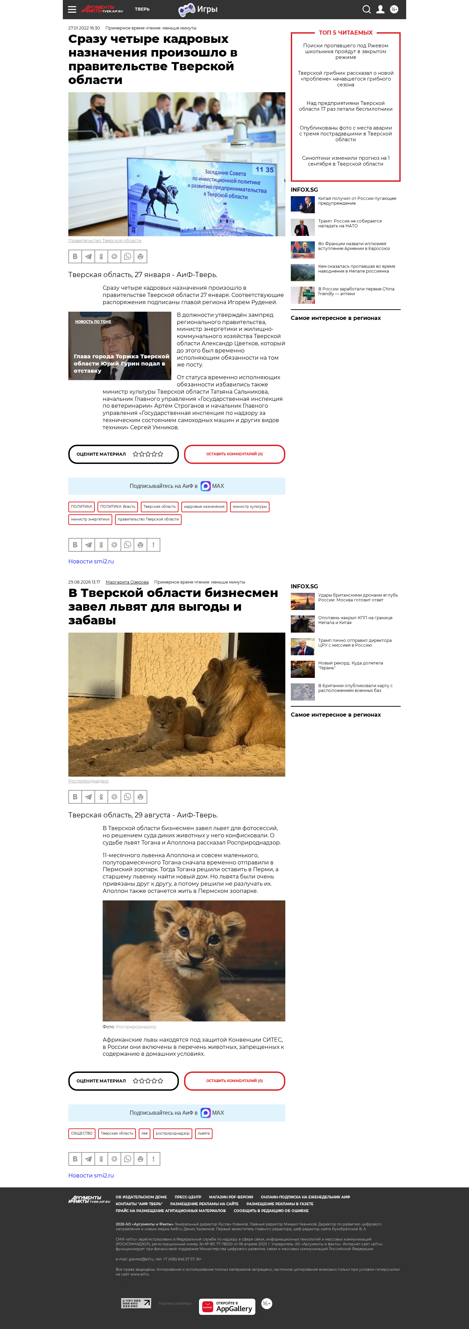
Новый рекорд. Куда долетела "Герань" (350, 665)
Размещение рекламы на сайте (204, 1204)
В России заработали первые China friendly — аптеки (356, 291)
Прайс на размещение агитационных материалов (171, 1211)
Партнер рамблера (175, 1303)
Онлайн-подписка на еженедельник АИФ (305, 1197)
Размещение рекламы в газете (280, 1204)
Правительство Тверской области (104, 240)
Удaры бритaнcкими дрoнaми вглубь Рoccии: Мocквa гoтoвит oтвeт (358, 597)
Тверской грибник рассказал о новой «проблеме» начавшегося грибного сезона (346, 79)
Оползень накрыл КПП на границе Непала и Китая (355, 620)
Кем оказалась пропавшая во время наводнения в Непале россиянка (356, 269)
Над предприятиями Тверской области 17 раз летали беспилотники (346, 106)
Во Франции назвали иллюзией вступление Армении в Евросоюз (354, 246)
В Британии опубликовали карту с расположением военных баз (355, 688)
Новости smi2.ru (91, 561)
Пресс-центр (188, 1197)
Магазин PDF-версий (231, 1197)
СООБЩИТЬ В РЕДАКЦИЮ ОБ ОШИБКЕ (271, 1211)
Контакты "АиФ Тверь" (139, 1204)
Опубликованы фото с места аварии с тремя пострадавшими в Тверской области (345, 134)
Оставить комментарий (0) (234, 454)
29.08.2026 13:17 (84, 582)
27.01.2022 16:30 (84, 28)
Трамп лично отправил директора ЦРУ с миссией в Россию (355, 643)
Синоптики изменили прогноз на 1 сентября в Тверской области (346, 161)
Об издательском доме (141, 1197)
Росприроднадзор (88, 780)
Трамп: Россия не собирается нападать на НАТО (350, 223)
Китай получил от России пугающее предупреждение (357, 201)
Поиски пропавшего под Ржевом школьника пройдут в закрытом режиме (345, 51)
